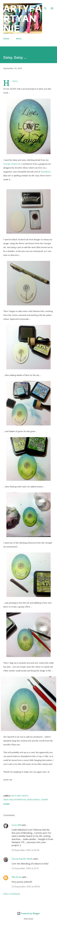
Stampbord (45, 171)
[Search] (45, 5)
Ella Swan (16, 877)
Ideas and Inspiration (14, 799)
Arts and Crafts (19, 795)
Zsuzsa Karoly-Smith (22, 858)
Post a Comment (11, 893)
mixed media (33, 799)
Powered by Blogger (30, 913)
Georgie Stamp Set (11, 164)
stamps (44, 799)
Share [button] (6, 804)
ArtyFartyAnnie (22, 18)
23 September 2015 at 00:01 (26, 886)
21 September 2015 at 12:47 (25, 868)
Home (6, 38)
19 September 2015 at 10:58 (25, 850)
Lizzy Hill (16, 825)
